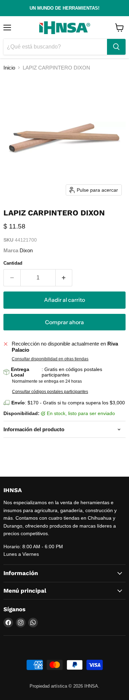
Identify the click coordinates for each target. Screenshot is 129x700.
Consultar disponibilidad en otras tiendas (50, 359)
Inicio (9, 68)
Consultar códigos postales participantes (50, 391)
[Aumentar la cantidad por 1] (64, 277)
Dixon (26, 250)
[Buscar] (116, 47)
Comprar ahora (64, 322)
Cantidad (12, 263)
